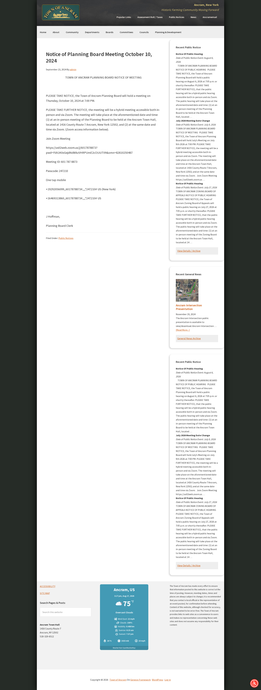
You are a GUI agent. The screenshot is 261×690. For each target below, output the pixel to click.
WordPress (157, 679)
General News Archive (189, 338)
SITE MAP (45, 593)
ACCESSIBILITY (47, 586)
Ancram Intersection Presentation (189, 307)
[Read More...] (183, 329)
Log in (167, 679)
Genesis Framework (140, 679)
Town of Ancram (118, 679)
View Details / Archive (188, 251)
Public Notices (65, 238)
